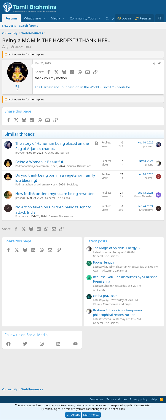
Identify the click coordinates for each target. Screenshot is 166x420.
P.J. (7, 47)
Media (55, 18)
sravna (149, 164)
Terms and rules (117, 399)
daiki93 (149, 178)
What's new (32, 18)
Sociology (72, 184)
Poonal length (103, 262)
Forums (11, 18)
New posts (9, 25)
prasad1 (20, 198)
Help (154, 399)
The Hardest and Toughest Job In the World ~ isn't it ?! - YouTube (82, 87)
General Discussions (79, 166)
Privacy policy (138, 399)
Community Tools (83, 18)
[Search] (159, 18)
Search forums (28, 25)
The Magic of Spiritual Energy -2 (116, 248)
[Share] (154, 63)
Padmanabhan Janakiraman (32, 166)
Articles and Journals (57, 152)
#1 (159, 63)
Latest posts (96, 240)
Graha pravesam (105, 295)
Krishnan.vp (22, 216)
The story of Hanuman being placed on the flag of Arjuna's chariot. (52, 146)
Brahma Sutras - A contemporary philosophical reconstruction (117, 312)
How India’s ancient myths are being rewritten (55, 193)
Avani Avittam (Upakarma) (110, 270)
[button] (45, 18)
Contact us (96, 399)
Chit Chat (99, 289)
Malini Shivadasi (143, 196)
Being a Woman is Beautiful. (39, 161)
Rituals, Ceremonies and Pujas (112, 304)
